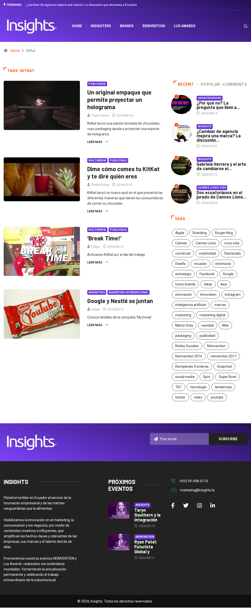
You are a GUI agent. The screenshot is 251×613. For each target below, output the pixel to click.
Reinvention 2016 (188, 356)
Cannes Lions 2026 (212, 187)
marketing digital (213, 315)
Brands (127, 26)
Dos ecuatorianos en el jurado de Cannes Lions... (222, 195)
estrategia (183, 274)
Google (228, 274)
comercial (182, 253)
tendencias (223, 387)
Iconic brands (185, 284)
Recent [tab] (186, 84)
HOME (77, 26)
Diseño (180, 264)
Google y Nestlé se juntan (120, 300)
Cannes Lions (205, 243)
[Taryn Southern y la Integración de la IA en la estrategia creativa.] (118, 510)
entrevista (223, 264)
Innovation (208, 294)
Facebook (207, 274)
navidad (207, 325)
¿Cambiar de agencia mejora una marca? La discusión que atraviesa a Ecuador (81, 5)
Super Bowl (227, 377)
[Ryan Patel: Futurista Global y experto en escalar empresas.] (118, 542)
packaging (183, 336)
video (198, 397)
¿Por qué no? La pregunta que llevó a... (218, 105)
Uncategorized (210, 98)
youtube (217, 397)
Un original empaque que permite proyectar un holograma (119, 99)
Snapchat (224, 366)
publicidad (207, 336)
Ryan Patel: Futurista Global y (145, 546)
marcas (220, 305)
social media (185, 377)
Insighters (101, 26)
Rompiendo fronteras (192, 366)
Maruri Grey (184, 325)
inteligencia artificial (190, 305)
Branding (200, 233)
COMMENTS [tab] (235, 84)
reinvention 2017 (224, 356)
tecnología (198, 387)
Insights (205, 126)
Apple (179, 233)
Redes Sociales (187, 346)
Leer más (94, 142)
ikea (224, 284)
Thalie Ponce (100, 115)
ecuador (200, 264)
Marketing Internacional (128, 292)
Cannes (181, 243)
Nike (225, 325)
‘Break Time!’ (104, 238)
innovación (183, 294)
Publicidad (97, 83)
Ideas (208, 284)
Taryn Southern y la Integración (147, 514)
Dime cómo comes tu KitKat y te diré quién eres (123, 172)
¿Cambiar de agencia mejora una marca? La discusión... (219, 136)
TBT (178, 387)
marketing (183, 315)
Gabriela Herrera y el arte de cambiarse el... (221, 166)
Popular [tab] (210, 84)
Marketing (96, 292)
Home (15, 51)
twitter (180, 397)
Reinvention (153, 26)
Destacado (232, 253)
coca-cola (231, 243)
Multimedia (97, 160)
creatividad (207, 253)
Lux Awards (184, 26)
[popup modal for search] (239, 26)
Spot (206, 377)
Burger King (224, 233)
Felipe (95, 246)
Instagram (233, 294)
